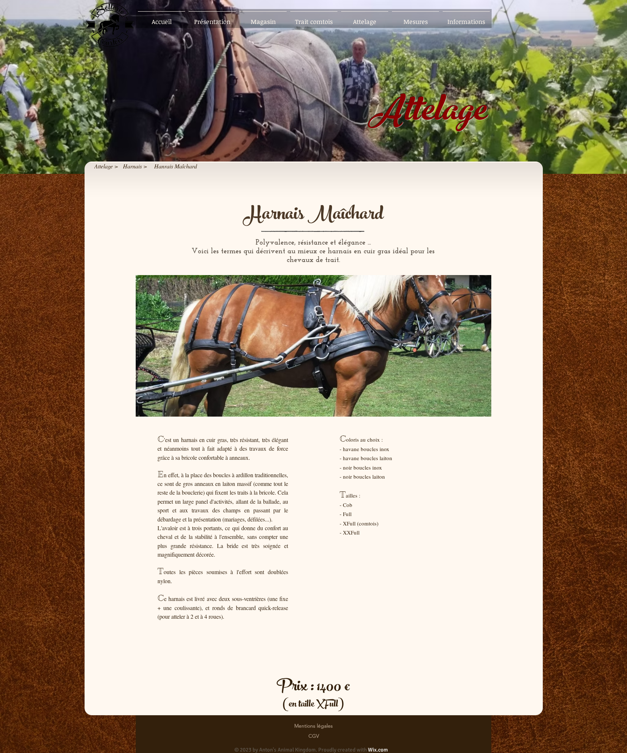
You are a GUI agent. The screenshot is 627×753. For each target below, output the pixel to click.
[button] (313, 346)
